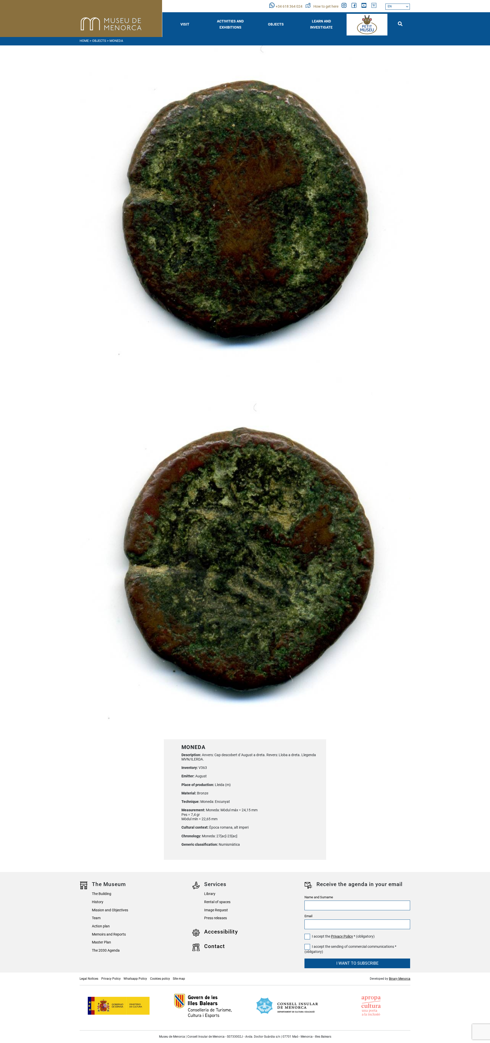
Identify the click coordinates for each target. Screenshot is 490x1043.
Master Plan (101, 942)
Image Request (216, 910)
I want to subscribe (357, 963)
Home (84, 41)
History (97, 902)
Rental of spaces (217, 902)
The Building (101, 894)
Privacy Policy (342, 936)
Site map (179, 978)
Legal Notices (89, 978)
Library (209, 894)
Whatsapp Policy (135, 978)
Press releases (215, 918)
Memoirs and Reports (109, 934)
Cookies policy (160, 978)
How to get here (326, 6)
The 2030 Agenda (106, 950)
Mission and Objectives (110, 910)
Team (96, 918)
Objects (99, 41)
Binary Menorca (399, 978)
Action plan (101, 926)
